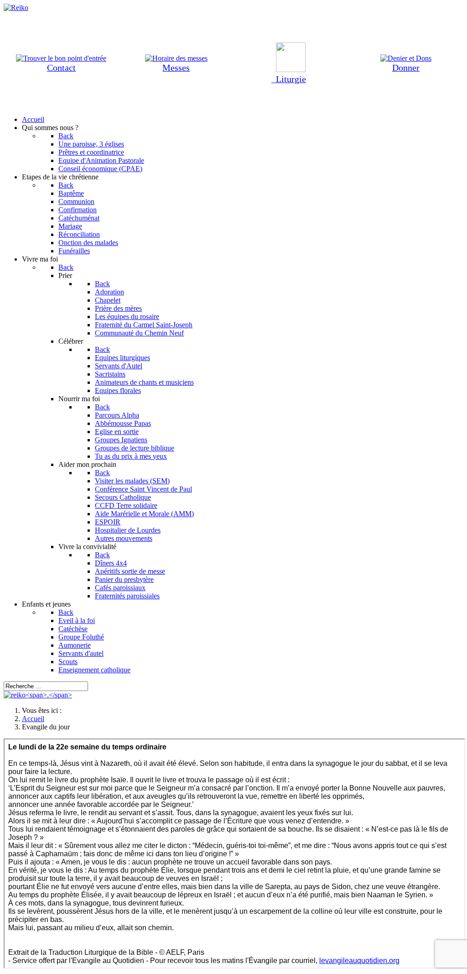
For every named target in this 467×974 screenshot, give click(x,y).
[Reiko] (38, 695)
